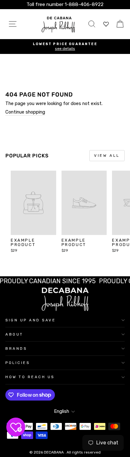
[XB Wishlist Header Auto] (106, 24)
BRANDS (16, 348)
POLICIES (17, 362)
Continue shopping (25, 112)
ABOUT (14, 334)
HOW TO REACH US (30, 377)
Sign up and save (30, 320)
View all (107, 155)
